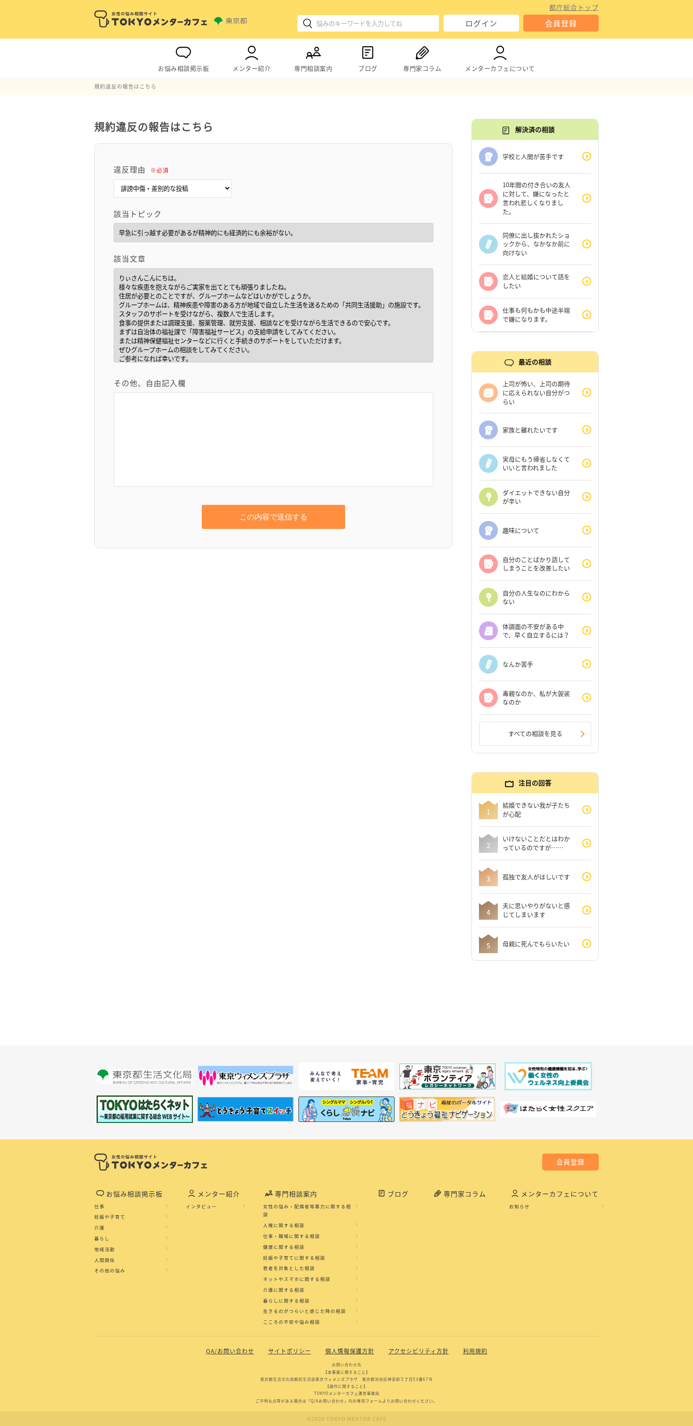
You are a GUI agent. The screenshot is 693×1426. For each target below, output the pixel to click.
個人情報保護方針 (349, 1351)
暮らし (102, 1238)
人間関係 (104, 1260)
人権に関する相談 (284, 1225)
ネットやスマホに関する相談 (296, 1279)
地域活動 (104, 1249)
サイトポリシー (289, 1351)
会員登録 (561, 23)
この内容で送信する (273, 517)
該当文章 (130, 258)
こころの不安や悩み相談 (291, 1322)
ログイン (481, 23)
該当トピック (138, 213)
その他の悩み (109, 1270)
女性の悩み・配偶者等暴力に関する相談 (307, 1210)
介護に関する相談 (284, 1289)
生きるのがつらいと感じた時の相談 (304, 1311)
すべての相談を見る (535, 733)
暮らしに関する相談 (286, 1300)
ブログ (368, 68)
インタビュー (201, 1206)
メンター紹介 (251, 68)
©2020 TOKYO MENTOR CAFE (347, 1419)
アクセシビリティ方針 (418, 1351)
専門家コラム (422, 68)
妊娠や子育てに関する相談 (294, 1257)
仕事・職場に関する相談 (291, 1236)
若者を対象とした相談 (289, 1268)
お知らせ (519, 1206)
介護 (99, 1227)
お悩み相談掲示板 (183, 68)
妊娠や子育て (109, 1216)
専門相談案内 (313, 68)
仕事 (99, 1206)
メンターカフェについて (500, 68)
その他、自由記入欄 (150, 382)
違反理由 (141, 169)
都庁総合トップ (574, 7)
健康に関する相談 (284, 1247)
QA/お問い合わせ (230, 1351)
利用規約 (475, 1351)
